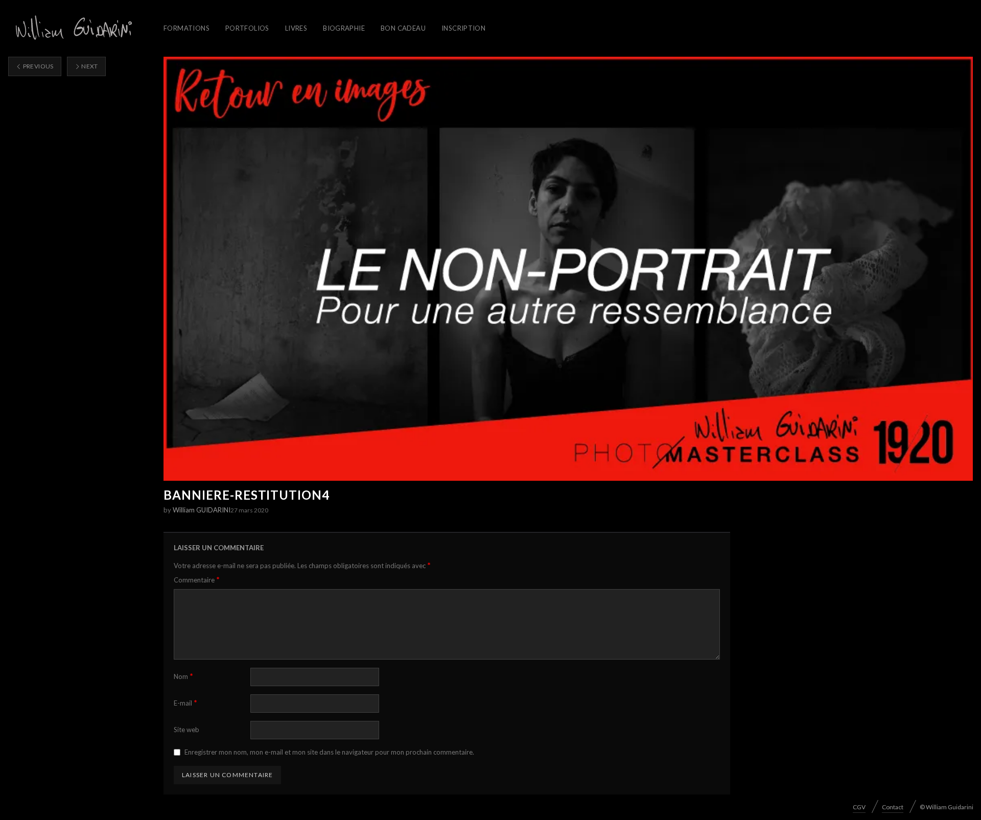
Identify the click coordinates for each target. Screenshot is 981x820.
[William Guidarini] (72, 28)
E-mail (185, 702)
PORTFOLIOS (247, 28)
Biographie (344, 28)
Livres (296, 28)
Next (89, 66)
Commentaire (197, 579)
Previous (37, 66)
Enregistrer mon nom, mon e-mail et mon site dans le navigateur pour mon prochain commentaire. (329, 752)
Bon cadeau (403, 28)
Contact (892, 807)
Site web (186, 729)
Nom (183, 676)
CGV (859, 807)
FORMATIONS (186, 28)
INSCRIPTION (463, 28)
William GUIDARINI (201, 510)
